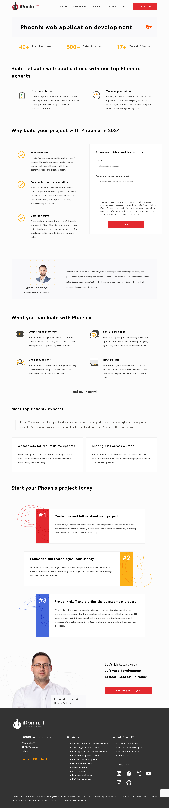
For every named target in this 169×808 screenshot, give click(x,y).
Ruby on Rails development (84, 759)
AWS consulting (79, 771)
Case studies (79, 6)
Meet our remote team (128, 751)
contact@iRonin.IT (35, 759)
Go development (79, 767)
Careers (112, 6)
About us (97, 6)
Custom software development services (90, 743)
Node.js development (82, 763)
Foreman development (82, 775)
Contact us (145, 6)
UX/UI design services (82, 779)
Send (126, 224)
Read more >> (137, 214)
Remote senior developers (130, 747)
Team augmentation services (85, 747)
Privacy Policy (149, 205)
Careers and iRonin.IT (128, 743)
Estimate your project (128, 690)
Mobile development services (85, 755)
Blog (124, 6)
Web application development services (90, 751)
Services (62, 6)
